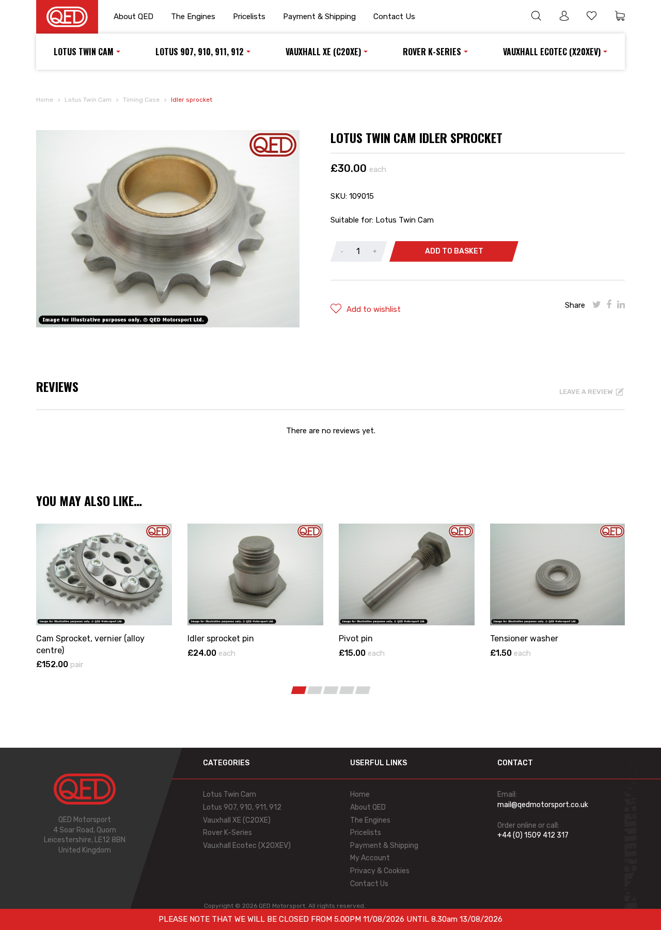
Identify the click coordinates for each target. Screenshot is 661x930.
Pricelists (249, 16)
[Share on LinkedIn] (621, 304)
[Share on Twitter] (596, 304)
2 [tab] (315, 690)
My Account (370, 858)
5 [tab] (363, 690)
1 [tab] (299, 690)
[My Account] (564, 17)
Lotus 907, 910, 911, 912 (199, 51)
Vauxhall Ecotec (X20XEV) (552, 51)
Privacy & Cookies (380, 870)
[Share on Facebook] (609, 304)
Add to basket (454, 251)
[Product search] (536, 17)
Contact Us (394, 16)
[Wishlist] (592, 17)
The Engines (193, 16)
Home (44, 99)
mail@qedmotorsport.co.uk (542, 804)
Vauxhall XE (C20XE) (323, 51)
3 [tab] (331, 690)
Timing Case (141, 99)
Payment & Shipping (319, 16)
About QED (133, 16)
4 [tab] (347, 690)
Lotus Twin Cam (84, 51)
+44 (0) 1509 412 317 (533, 835)
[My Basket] (620, 17)
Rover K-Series (432, 51)
